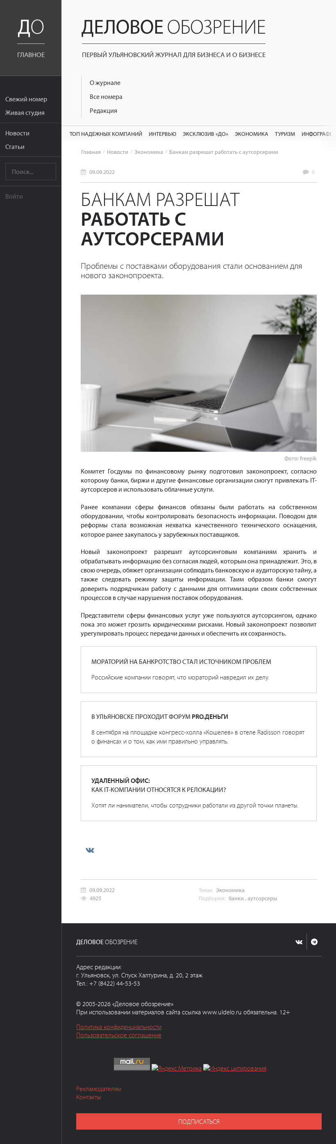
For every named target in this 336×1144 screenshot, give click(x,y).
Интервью (162, 133)
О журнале (105, 82)
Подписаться (199, 1121)
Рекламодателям (98, 1089)
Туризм (285, 133)
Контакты (88, 1097)
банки (236, 898)
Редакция (103, 110)
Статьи (15, 146)
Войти (14, 196)
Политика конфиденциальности (118, 1027)
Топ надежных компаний (106, 133)
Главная (91, 152)
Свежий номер (26, 99)
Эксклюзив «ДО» (205, 133)
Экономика (251, 133)
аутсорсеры (262, 898)
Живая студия (25, 112)
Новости (17, 133)
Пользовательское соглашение (118, 1035)
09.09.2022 (102, 172)
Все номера (106, 96)
